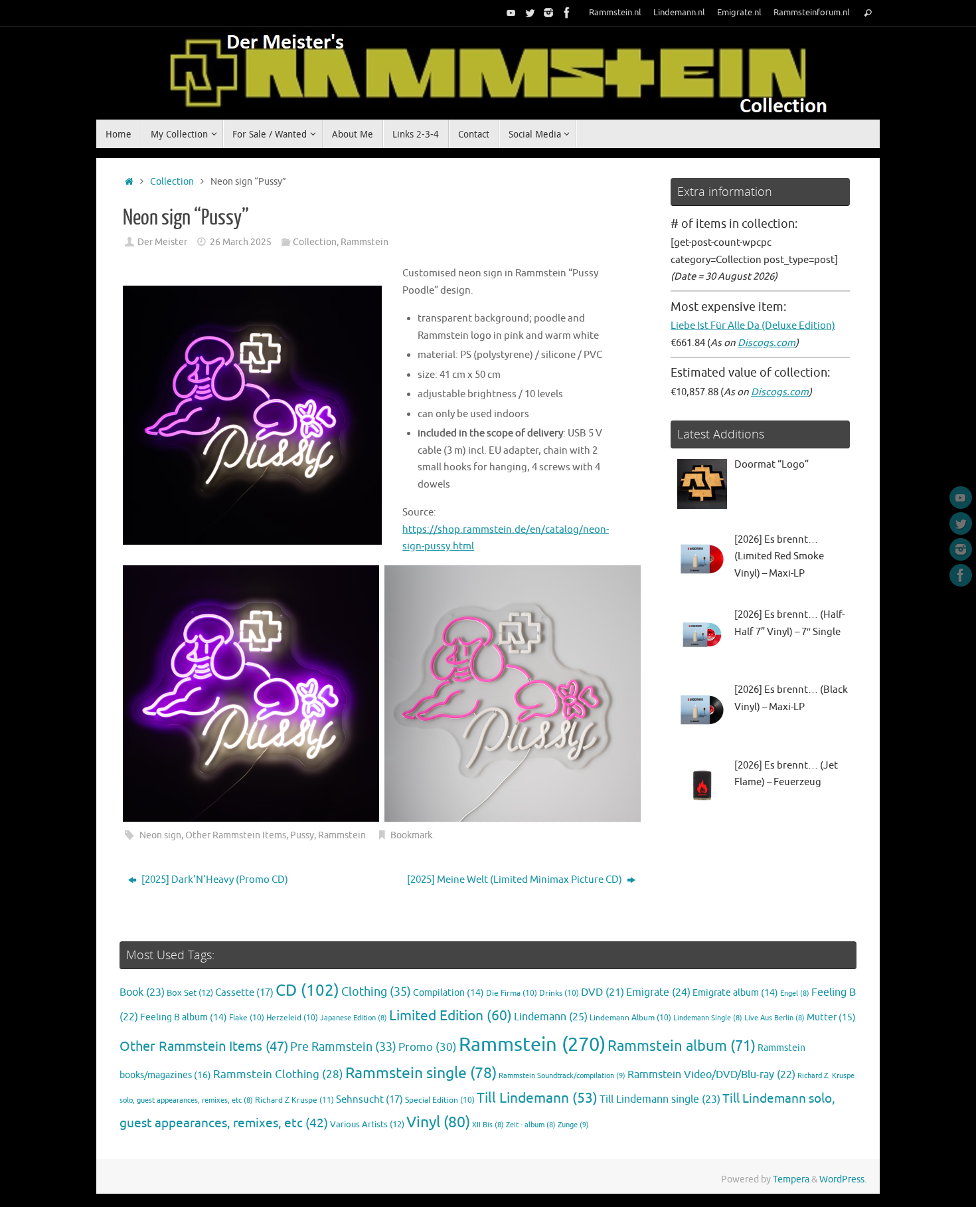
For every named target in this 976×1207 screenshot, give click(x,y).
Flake (246, 1018)
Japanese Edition (353, 1018)
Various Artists (367, 1124)
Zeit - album (531, 1125)
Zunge (573, 1124)
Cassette (244, 992)
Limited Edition (450, 1015)
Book (142, 992)
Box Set (190, 993)
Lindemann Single (707, 1018)
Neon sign (160, 835)
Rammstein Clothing (278, 1074)
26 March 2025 (241, 242)
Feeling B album (183, 1017)
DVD (602, 992)
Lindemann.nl (679, 12)
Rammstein (364, 242)
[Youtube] (511, 12)
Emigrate (658, 992)
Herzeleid (292, 1018)
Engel (794, 993)
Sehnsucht (369, 1099)
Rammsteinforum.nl (811, 12)
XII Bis (488, 1125)
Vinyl (438, 1122)
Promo (427, 1047)
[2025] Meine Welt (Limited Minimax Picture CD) (515, 880)
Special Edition (440, 1100)
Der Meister (162, 242)
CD (307, 990)
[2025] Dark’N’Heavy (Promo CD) (213, 880)
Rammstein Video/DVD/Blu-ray (711, 1074)
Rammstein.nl (615, 12)
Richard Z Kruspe (294, 1100)
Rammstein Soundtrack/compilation (562, 1075)
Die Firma (511, 993)
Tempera (791, 1179)
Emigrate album (735, 992)
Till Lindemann (537, 1098)
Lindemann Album (630, 1018)
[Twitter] (530, 12)
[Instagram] (548, 12)
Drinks (559, 993)
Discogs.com (766, 343)
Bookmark (411, 835)
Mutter (831, 1017)
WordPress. (842, 1179)
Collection (172, 181)
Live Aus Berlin (774, 1018)
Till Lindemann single (660, 1099)
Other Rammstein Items (235, 835)
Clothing (376, 992)
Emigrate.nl (739, 12)
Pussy (302, 835)
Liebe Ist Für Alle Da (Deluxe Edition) (753, 326)
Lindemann (551, 1017)
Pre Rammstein (343, 1047)
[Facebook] (567, 12)
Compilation (448, 992)
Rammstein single (421, 1073)
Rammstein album (682, 1046)
